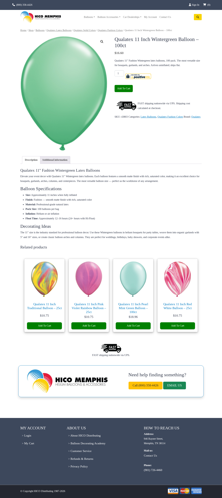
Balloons (88, 17)
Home (23, 30)
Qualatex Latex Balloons (59, 30)
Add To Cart (123, 88)
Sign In (196, 4)
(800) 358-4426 (24, 4)
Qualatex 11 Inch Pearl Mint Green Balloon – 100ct (133, 308)
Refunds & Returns (81, 458)
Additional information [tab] (54, 159)
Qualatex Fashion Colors (110, 30)
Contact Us (165, 17)
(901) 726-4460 (153, 470)
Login (27, 435)
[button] (102, 42)
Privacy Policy (79, 466)
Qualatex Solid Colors (84, 30)
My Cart (28, 443)
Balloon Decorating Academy (87, 443)
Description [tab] (31, 159)
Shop (31, 30)
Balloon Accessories (108, 17)
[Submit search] (198, 17)
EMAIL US (174, 385)
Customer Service (80, 451)
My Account (150, 17)
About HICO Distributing (85, 435)
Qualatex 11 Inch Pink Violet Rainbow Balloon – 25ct (89, 308)
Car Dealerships (131, 17)
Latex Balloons (148, 116)
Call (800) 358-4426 (145, 385)
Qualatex (196, 116)
